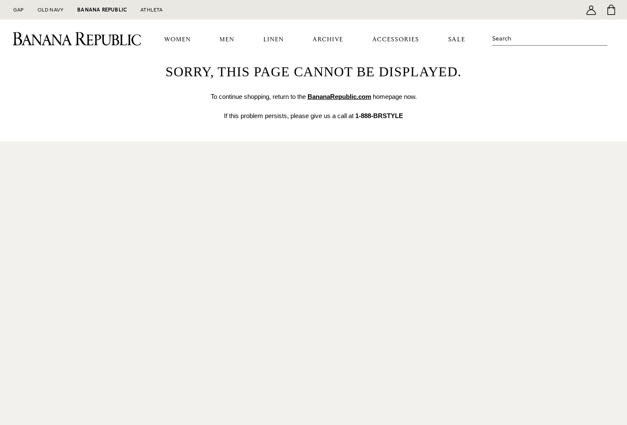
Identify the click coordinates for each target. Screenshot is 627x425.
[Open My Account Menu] (591, 10)
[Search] (602, 39)
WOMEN (177, 40)
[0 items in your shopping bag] (610, 10)
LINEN (274, 40)
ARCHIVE (328, 40)
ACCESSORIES (395, 40)
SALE (457, 39)
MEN (227, 40)
